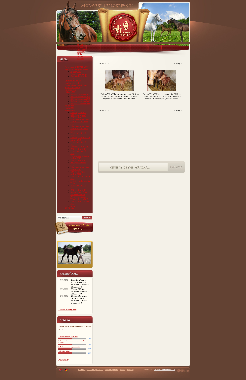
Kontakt (80, 59)
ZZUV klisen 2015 (78, 160)
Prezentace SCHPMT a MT (76, 67)
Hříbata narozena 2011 (80, 97)
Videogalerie (70, 110)
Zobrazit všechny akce (67, 310)
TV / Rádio (69, 208)
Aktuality (81, 45)
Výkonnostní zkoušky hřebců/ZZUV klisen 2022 (79, 121)
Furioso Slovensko (72, 83)
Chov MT (81, 50)
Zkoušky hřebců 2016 (79, 147)
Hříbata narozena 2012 (80, 94)
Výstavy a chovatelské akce (76, 69)
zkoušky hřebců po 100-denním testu (78, 193)
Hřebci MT (69, 108)
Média (79, 54)
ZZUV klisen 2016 (78, 149)
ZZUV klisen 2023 (78, 117)
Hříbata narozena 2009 (80, 101)
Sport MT (81, 52)
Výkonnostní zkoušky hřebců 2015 (79, 157)
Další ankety (63, 360)
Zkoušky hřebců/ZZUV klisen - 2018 (80, 139)
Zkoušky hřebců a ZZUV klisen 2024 (78, 114)
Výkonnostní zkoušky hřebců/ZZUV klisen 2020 (79, 128)
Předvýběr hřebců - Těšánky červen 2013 (79, 198)
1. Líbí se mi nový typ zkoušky (68, 336)
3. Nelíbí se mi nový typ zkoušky (69, 347)
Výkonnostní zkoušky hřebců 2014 (79, 168)
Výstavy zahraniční (78, 74)
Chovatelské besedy (73, 81)
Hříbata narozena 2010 (80, 99)
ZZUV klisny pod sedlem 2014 (77, 173)
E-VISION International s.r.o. (164, 370)
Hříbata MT (70, 92)
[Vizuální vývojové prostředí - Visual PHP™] (183, 372)
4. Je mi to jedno (64, 351)
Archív (73, 206)
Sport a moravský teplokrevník (72, 89)
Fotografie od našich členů (76, 85)
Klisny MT (69, 106)
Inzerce (80, 56)
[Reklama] (133, 171)
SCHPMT (81, 47)
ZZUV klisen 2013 (78, 190)
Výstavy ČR (75, 72)
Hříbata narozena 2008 (80, 103)
